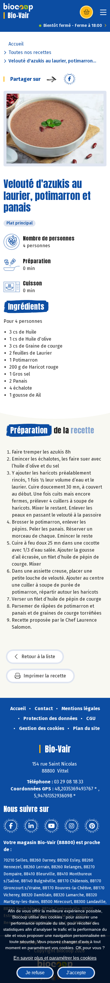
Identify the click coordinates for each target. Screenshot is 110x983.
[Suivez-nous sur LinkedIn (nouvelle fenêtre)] (31, 826)
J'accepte (76, 972)
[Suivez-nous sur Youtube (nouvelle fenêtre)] (51, 826)
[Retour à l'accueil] (18, 7)
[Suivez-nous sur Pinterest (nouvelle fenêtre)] (91, 826)
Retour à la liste (38, 656)
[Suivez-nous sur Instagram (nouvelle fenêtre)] (71, 826)
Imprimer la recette (44, 676)
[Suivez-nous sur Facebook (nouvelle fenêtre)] (11, 826)
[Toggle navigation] (103, 14)
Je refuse (35, 972)
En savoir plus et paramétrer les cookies (55, 958)
